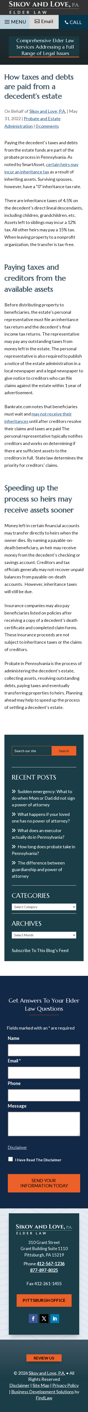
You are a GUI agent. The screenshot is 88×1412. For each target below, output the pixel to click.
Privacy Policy (65, 1385)
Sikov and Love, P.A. (47, 111)
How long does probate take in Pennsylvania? (43, 850)
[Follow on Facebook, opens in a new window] (33, 1318)
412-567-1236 (51, 1263)
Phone (14, 1083)
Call (76, 22)
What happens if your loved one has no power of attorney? (41, 817)
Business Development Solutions (42, 1391)
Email (47, 21)
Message (17, 1106)
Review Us (44, 1358)
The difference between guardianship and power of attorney (38, 869)
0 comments (47, 126)
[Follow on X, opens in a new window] (44, 1318)
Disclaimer (17, 1147)
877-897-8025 (44, 1270)
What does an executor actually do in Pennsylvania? (38, 834)
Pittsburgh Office (44, 1300)
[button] (14, 21)
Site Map (41, 1385)
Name (13, 1038)
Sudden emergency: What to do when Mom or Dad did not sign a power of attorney (43, 798)
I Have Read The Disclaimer (38, 1160)
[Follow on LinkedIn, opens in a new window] (54, 1318)
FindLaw (44, 1397)
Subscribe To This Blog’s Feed (40, 950)
